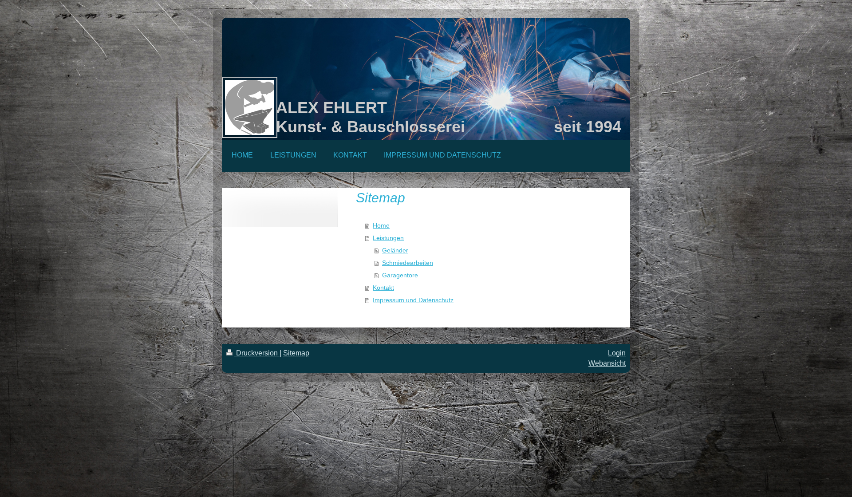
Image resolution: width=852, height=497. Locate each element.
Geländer (395, 250)
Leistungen (388, 237)
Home (381, 225)
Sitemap (296, 353)
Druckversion (257, 353)
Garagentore (400, 275)
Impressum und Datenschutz (413, 300)
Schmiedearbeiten (407, 262)
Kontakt (383, 287)
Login (617, 353)
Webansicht (607, 363)
